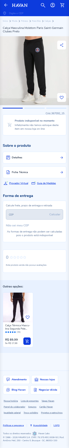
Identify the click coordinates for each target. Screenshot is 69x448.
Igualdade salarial (12, 412)
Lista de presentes (30, 400)
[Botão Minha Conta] (52, 5)
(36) (19, 332)
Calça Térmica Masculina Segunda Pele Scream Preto (17, 329)
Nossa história (11, 400)
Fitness (25, 20)
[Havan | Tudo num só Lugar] (20, 5)
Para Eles (36, 20)
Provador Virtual (18, 183)
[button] (13, 108)
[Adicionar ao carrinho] (27, 341)
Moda (15, 20)
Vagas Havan (48, 400)
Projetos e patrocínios (52, 412)
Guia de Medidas (46, 183)
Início (6, 20)
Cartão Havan (46, 406)
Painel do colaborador (14, 406)
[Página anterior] (5, 5)
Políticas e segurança (13, 425)
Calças (48, 20)
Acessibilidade (40, 425)
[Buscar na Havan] (43, 5)
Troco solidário (31, 412)
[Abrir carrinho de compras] (62, 5)
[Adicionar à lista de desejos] (61, 97)
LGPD (57, 425)
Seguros (32, 406)
